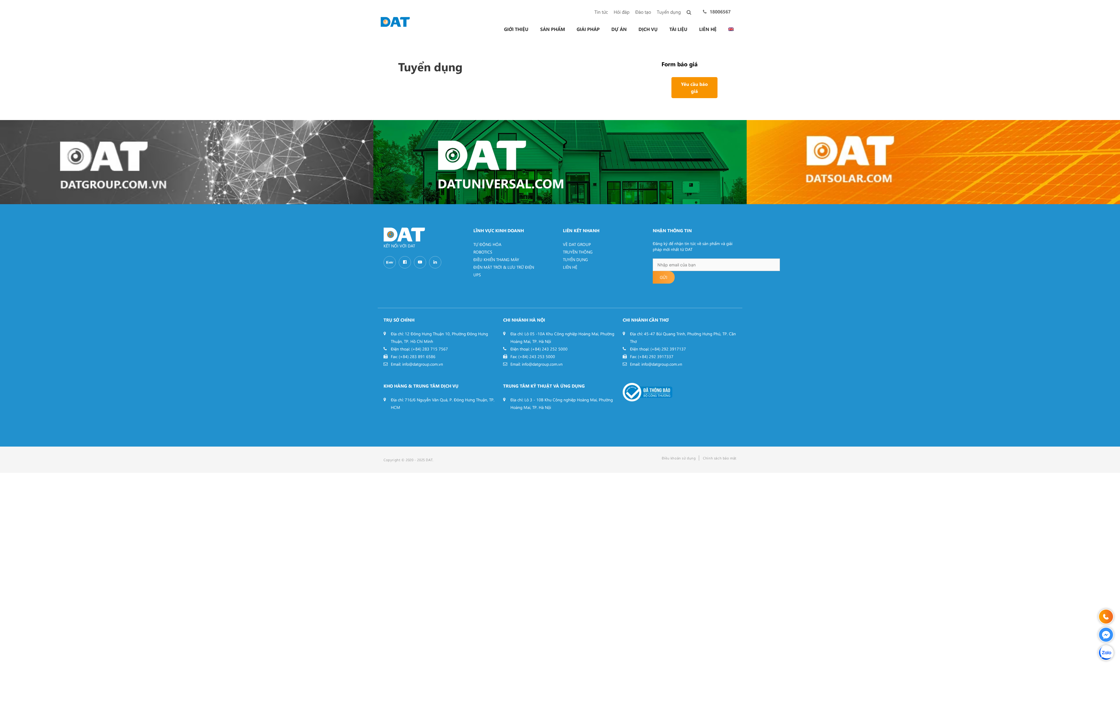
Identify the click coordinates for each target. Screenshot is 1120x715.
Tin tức (601, 12)
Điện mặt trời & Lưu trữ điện (503, 267)
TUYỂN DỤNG (575, 259)
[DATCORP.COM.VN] (186, 162)
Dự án (619, 29)
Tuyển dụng (669, 12)
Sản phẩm (552, 29)
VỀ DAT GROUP (577, 244)
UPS (477, 274)
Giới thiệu (516, 29)
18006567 (720, 11)
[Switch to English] (730, 29)
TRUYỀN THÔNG (578, 252)
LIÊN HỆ (570, 267)
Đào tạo (643, 12)
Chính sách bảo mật (719, 458)
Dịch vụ (648, 29)
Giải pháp (588, 29)
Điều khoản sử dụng (679, 458)
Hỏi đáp (621, 12)
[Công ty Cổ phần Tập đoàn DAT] (395, 21)
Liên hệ (708, 29)
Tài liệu (678, 29)
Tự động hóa (487, 244)
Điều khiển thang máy (496, 259)
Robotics (482, 252)
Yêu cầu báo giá (694, 87)
